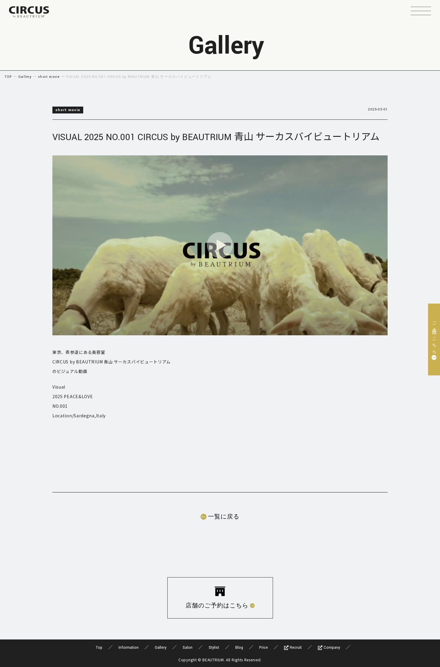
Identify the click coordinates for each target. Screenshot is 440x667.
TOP (8, 77)
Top (99, 647)
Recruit (295, 647)
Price (263, 647)
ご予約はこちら (434, 336)
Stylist (214, 647)
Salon (187, 647)
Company (331, 647)
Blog (239, 647)
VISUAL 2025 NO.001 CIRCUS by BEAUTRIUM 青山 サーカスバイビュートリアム (216, 137)
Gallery (24, 77)
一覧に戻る (223, 516)
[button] (421, 11)
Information (129, 647)
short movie (49, 77)
